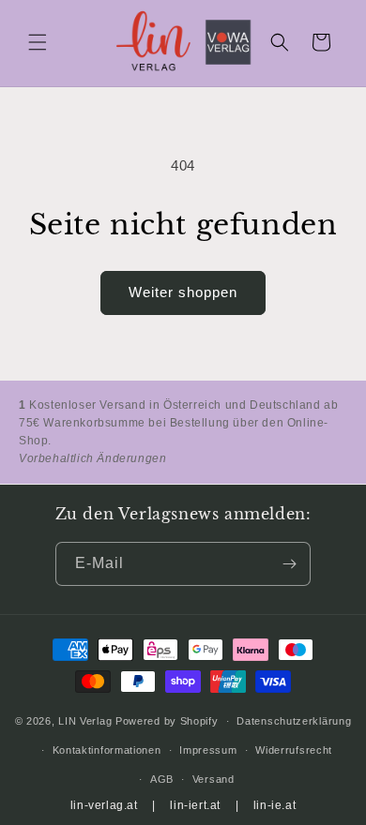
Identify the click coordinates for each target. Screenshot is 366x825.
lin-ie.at (274, 805)
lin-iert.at (195, 805)
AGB (162, 779)
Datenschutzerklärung (293, 721)
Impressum (207, 750)
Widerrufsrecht (293, 750)
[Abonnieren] (289, 564)
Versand (213, 779)
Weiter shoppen (183, 292)
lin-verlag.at (104, 805)
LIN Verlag (85, 721)
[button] (37, 42)
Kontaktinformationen (107, 750)
